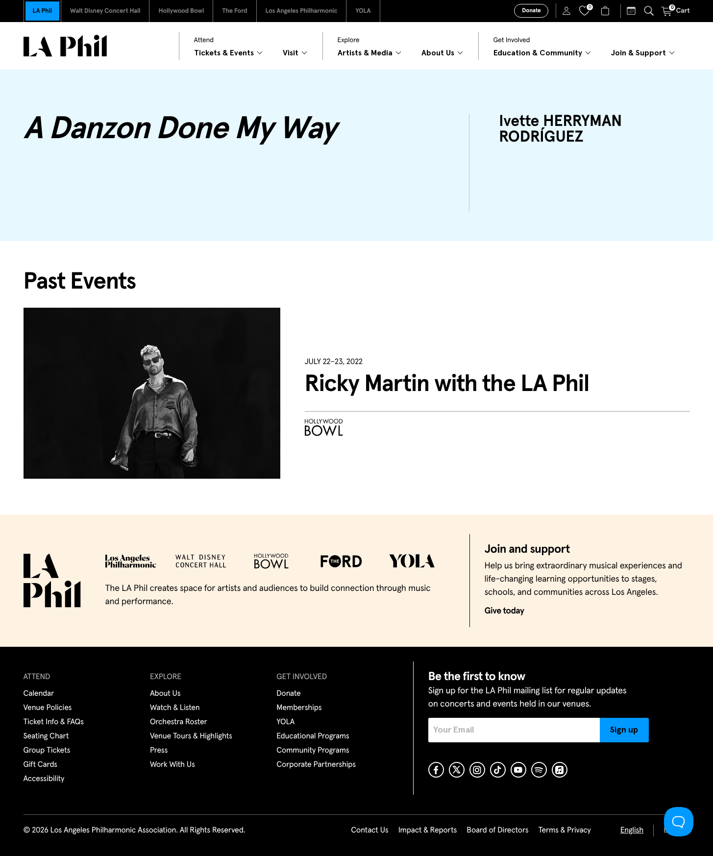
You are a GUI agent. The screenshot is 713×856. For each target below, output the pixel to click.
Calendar (39, 694)
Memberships (298, 708)
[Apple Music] (559, 770)
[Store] (606, 10)
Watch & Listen (175, 708)
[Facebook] (436, 770)
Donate (531, 11)
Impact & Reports (427, 830)
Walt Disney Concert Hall (105, 11)
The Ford (234, 11)
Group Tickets (47, 751)
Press (159, 751)
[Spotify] (539, 770)
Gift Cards (40, 765)
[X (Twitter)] (457, 770)
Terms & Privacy (564, 830)
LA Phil (42, 11)
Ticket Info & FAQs (54, 722)
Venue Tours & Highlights (191, 736)
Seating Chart (46, 736)
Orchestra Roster (178, 722)
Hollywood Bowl (181, 11)
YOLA (362, 11)
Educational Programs (312, 736)
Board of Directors (497, 830)
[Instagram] (477, 770)
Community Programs (312, 751)
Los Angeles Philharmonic (302, 11)
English (631, 830)
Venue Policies (48, 708)
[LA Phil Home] (65, 46)
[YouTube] (518, 770)
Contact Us (369, 830)
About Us (165, 694)
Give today (504, 611)
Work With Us (172, 765)
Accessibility (44, 779)
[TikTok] (498, 770)
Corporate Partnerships (316, 765)
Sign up (624, 730)
